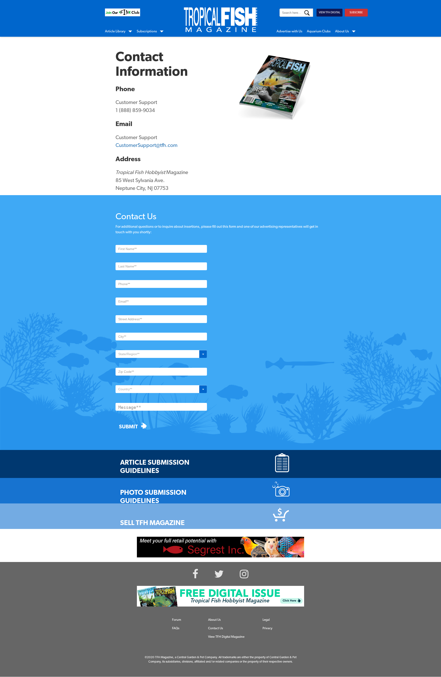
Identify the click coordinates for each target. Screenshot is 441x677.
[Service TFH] (220, 596)
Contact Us (215, 628)
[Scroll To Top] (420, 651)
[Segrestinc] (220, 547)
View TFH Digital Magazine (226, 637)
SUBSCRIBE (356, 12)
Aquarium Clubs (319, 31)
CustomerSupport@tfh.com (147, 145)
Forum (176, 620)
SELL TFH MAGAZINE (152, 523)
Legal (266, 620)
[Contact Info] (275, 94)
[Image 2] (122, 12)
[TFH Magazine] (220, 19)
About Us (342, 31)
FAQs (175, 628)
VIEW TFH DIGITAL (329, 12)
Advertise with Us (289, 31)
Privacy (267, 628)
